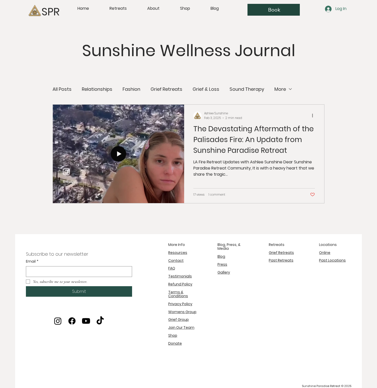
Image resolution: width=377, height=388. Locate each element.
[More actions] (314, 116)
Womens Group (182, 311)
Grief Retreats (166, 89)
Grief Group (178, 319)
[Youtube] (86, 321)
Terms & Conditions (178, 294)
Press (222, 264)
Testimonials (180, 276)
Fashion (131, 89)
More (280, 89)
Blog (221, 256)
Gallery (223, 272)
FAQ (171, 268)
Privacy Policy (180, 303)
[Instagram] (58, 321)
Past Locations (332, 260)
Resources (177, 252)
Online (324, 252)
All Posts (62, 89)
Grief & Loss (206, 89)
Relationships (97, 89)
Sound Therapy (247, 89)
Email (32, 261)
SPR (50, 11)
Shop (172, 335)
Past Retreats (281, 260)
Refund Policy (180, 284)
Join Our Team (181, 327)
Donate (175, 343)
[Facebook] (72, 321)
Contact (176, 260)
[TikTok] (100, 321)
